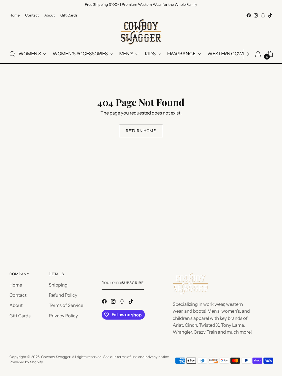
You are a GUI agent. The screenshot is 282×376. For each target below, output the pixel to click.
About (16, 305)
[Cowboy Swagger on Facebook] (248, 15)
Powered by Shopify (26, 362)
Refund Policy (63, 295)
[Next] (248, 54)
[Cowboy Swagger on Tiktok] (270, 15)
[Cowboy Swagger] (141, 32)
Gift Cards (20, 315)
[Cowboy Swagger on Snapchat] (263, 15)
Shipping (58, 285)
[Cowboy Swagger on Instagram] (255, 15)
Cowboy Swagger (55, 357)
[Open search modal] (12, 53)
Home (15, 285)
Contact (17, 295)
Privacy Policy (63, 315)
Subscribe (133, 282)
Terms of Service (66, 305)
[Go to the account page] (258, 53)
